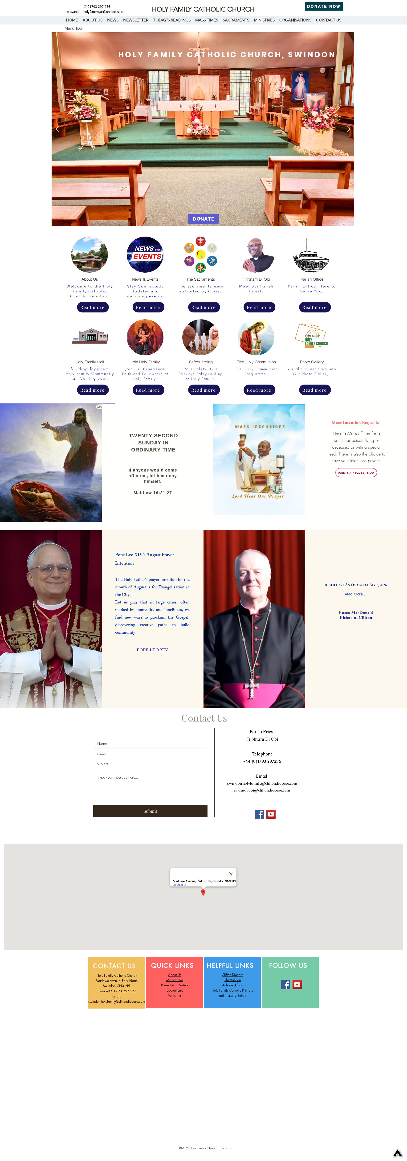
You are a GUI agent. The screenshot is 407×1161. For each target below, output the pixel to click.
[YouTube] (271, 814)
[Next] (348, 129)
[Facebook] (259, 814)
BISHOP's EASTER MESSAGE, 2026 (356, 585)
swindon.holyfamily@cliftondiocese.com (98, 12)
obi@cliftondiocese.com (269, 790)
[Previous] (57, 129)
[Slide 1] (200, 217)
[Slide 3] (205, 218)
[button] (73, 28)
